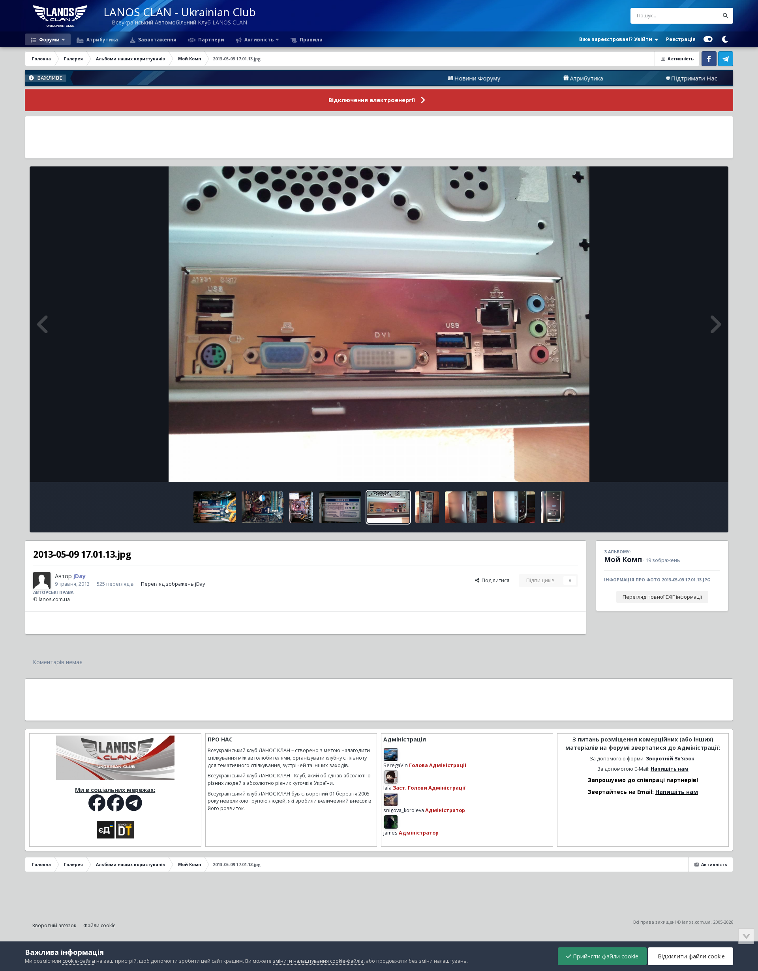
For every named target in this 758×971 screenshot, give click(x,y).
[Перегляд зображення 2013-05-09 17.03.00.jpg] (263, 507)
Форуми (49, 39)
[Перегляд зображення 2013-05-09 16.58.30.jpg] (466, 507)
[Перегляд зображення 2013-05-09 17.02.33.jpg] (301, 507)
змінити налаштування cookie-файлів (318, 961)
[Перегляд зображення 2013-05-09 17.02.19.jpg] (340, 507)
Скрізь (700, 16)
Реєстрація (681, 39)
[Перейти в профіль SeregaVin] (391, 754)
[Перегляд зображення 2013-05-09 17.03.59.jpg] (214, 507)
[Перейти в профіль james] (391, 822)
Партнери (210, 39)
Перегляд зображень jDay (173, 584)
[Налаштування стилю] (708, 39)
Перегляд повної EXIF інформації (662, 597)
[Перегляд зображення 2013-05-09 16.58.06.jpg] (514, 507)
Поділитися (494, 580)
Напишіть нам (670, 769)
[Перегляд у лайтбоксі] (379, 324)
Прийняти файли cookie (604, 956)
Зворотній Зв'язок (670, 758)
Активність (258, 39)
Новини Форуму (411, 78)
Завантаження (156, 39)
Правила (310, 39)
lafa (387, 787)
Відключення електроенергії (371, 100)
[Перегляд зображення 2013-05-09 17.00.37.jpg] (427, 507)
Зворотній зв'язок (54, 925)
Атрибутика (101, 39)
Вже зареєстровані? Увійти (617, 39)
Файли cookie (99, 925)
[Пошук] (725, 16)
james (390, 832)
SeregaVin (395, 765)
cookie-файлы (78, 961)
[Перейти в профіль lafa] (391, 777)
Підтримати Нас (627, 78)
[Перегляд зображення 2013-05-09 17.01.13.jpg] (388, 507)
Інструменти (695, 467)
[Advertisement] (379, 137)
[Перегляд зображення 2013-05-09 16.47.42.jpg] (553, 507)
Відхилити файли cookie (690, 956)
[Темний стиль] (725, 39)
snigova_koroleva (403, 810)
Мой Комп (623, 559)
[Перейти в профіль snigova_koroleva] (391, 799)
